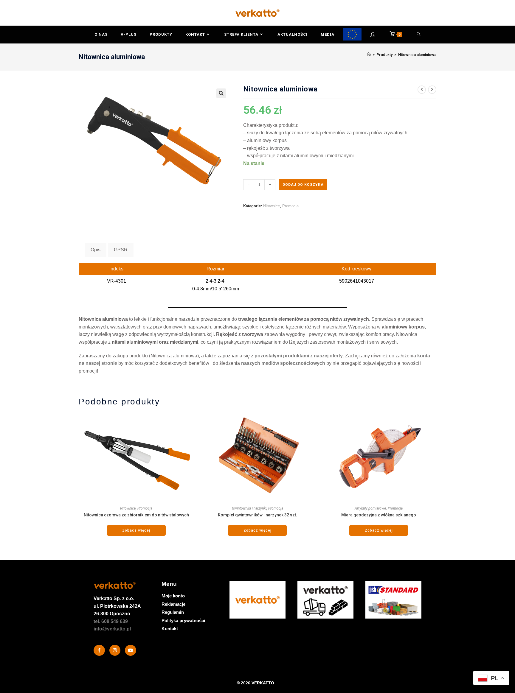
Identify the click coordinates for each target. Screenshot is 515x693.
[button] (221, 93)
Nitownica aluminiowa (417, 54)
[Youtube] (130, 650)
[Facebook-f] (99, 650)
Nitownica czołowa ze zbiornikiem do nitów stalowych (136, 515)
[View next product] (432, 89)
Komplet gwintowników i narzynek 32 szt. (257, 515)
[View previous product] (422, 89)
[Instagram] (115, 650)
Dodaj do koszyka (303, 185)
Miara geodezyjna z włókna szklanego (378, 515)
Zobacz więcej (136, 530)
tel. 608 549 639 (111, 621)
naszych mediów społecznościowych (283, 363)
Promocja (290, 206)
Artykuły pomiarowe (370, 508)
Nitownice (271, 206)
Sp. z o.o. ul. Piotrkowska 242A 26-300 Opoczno (117, 606)
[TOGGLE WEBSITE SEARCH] (418, 34)
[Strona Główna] (369, 54)
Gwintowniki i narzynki (249, 508)
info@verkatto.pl (112, 628)
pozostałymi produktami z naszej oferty (299, 355)
